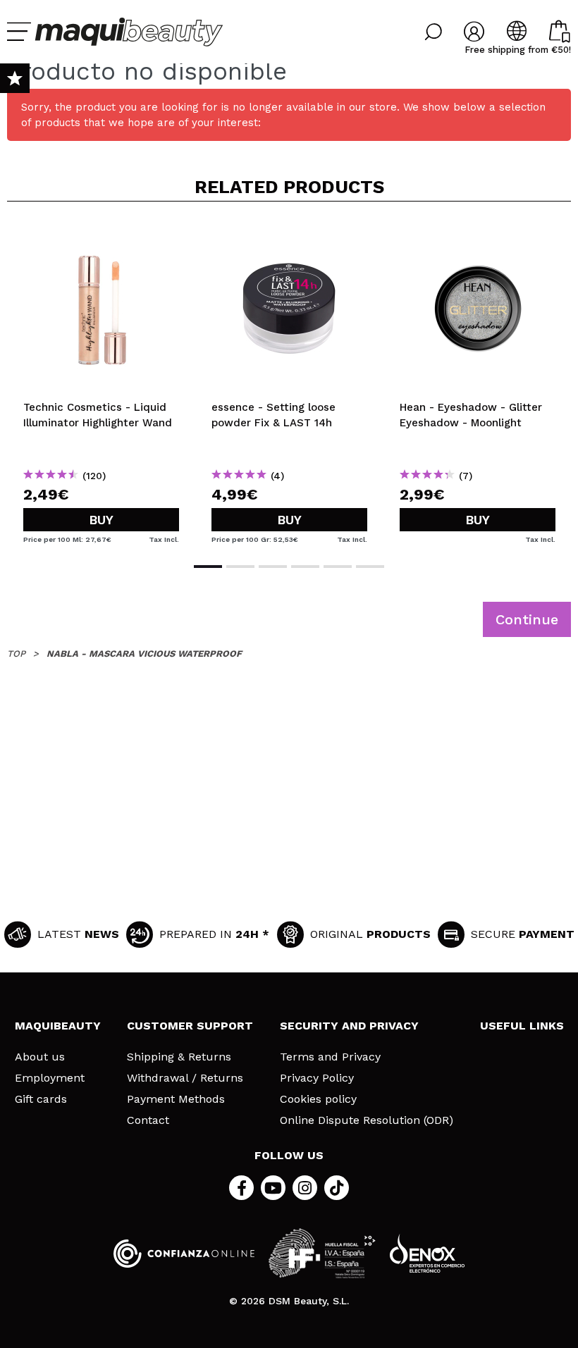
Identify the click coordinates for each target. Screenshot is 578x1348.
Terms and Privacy (330, 1057)
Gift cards (41, 1099)
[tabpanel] (101, 380)
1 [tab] (208, 566)
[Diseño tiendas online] (427, 1253)
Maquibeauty (58, 1025)
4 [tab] (305, 566)
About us (40, 1057)
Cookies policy (318, 1099)
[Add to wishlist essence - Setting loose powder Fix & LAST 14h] (289, 235)
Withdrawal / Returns (185, 1078)
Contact (148, 1120)
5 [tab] (338, 566)
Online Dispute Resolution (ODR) (366, 1120)
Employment (50, 1078)
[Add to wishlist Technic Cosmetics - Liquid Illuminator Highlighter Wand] (101, 235)
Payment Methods (176, 1099)
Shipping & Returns (179, 1057)
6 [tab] (370, 566)
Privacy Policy (317, 1078)
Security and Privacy (349, 1025)
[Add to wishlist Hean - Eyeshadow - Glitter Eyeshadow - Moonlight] (477, 235)
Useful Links (522, 1025)
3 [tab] (273, 566)
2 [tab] (240, 566)
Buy (101, 519)
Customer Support (190, 1025)
